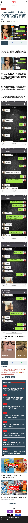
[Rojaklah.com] (16, 1)
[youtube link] (18, 511)
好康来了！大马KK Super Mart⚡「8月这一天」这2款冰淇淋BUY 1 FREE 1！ (13, 498)
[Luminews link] (18, 515)
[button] (12, 43)
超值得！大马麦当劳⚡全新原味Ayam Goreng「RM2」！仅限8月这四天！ (12, 476)
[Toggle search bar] (26, 2)
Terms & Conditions (5, 521)
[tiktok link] (10, 515)
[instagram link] (10, 511)
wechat (7, 377)
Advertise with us (13, 521)
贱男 (13, 377)
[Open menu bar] (1, 2)
